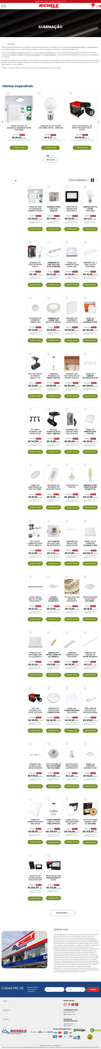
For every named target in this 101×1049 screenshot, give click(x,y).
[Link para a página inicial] (4, 44)
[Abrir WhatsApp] (96, 1044)
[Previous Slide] (3, 122)
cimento (14, 55)
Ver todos (50, 160)
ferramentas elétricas (33, 55)
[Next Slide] (98, 122)
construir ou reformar (17, 53)
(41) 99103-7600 (70, 1014)
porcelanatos (76, 47)
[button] (47, 155)
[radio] (92, 180)
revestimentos (93, 47)
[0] (97, 6)
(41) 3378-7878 (69, 1012)
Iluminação (11, 44)
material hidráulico (49, 55)
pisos (83, 47)
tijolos (20, 55)
